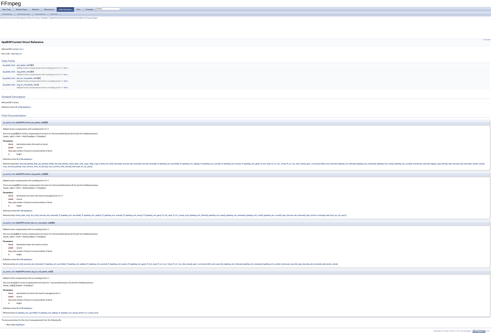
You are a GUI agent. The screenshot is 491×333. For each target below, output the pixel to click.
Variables (44, 18)
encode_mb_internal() (132, 164)
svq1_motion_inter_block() (59, 167)
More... (22, 49)
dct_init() (109, 164)
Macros (82, 18)
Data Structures (9, 18)
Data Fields (486, 40)
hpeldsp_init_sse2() (385, 164)
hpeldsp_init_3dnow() (347, 164)
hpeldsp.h (16, 54)
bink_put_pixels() (41, 164)
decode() (118, 164)
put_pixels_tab (23, 65)
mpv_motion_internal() (316, 215)
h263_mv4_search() (328, 164)
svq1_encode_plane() (12, 167)
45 (16, 107)
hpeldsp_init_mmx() (217, 215)
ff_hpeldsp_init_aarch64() (168, 164)
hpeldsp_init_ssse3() (403, 164)
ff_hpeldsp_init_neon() (231, 164)
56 (17, 159)
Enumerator (74, 18)
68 (17, 211)
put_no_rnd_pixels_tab (26, 78)
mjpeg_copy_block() (439, 164)
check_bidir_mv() (76, 164)
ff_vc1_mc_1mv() (278, 164)
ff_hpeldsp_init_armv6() (210, 164)
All (1, 18)
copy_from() (99, 164)
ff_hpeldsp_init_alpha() (190, 164)
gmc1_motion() (313, 164)
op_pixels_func (9, 65)
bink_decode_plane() (24, 164)
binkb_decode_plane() (58, 164)
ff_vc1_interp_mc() (181, 215)
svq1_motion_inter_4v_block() (35, 167)
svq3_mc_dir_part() (84, 167)
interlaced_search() (421, 164)
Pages (94, 18)
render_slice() (478, 164)
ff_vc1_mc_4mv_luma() (296, 164)
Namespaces (21, 18)
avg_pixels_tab (23, 72)
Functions (36, 18)
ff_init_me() (265, 164)
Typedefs (53, 18)
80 (17, 259)
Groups (89, 18)
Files (30, 18)
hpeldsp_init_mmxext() (366, 164)
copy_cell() (88, 164)
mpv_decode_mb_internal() (460, 164)
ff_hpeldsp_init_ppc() (251, 164)
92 (17, 308)
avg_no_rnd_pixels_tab (26, 85)
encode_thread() (149, 164)
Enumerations (63, 18)
